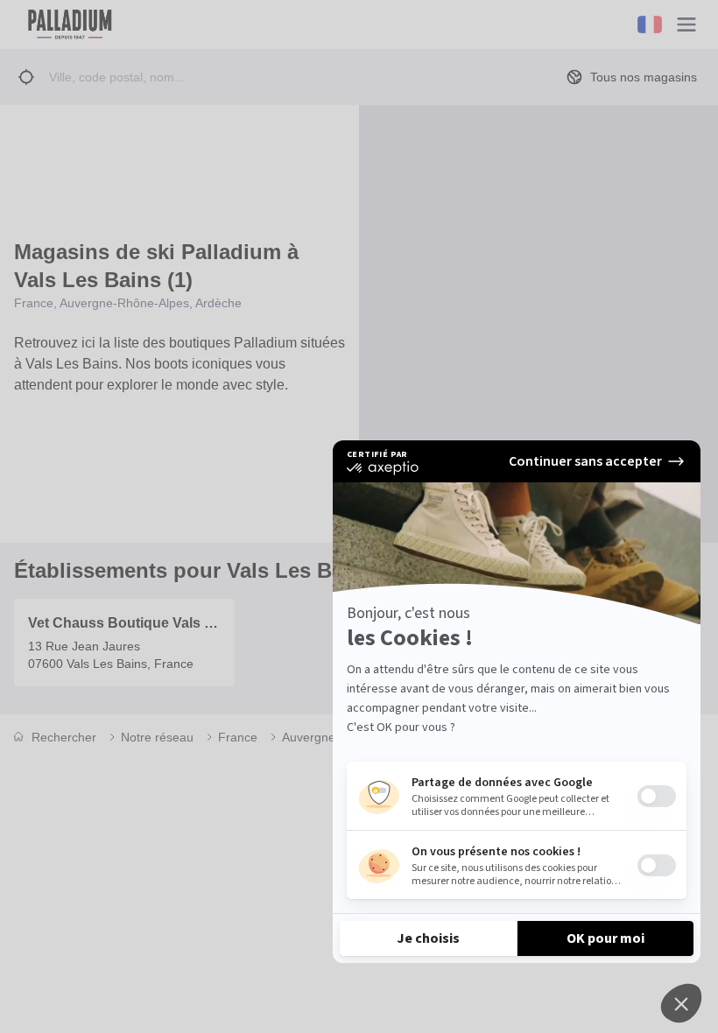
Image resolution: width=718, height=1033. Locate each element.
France (237, 737)
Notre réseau (157, 737)
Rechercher (64, 737)
